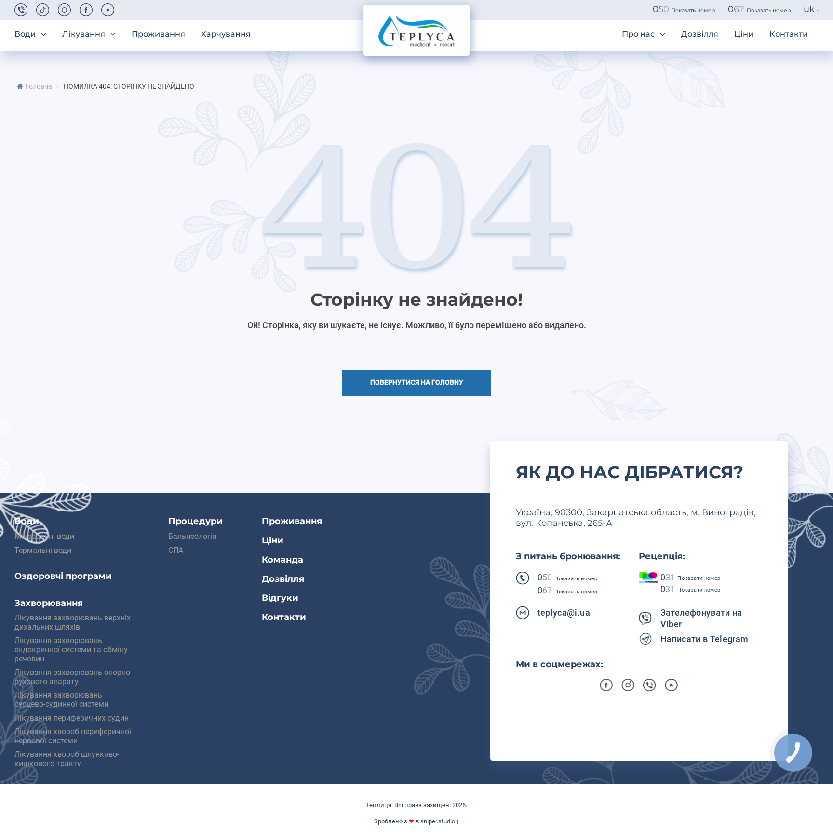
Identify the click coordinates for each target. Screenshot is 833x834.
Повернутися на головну (416, 382)
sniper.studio (437, 821)
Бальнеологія (192, 536)
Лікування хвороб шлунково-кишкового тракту (66, 759)
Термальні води (42, 550)
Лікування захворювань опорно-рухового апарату (73, 677)
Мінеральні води (44, 536)
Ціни (743, 34)
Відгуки (280, 598)
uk (809, 9)
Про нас (638, 34)
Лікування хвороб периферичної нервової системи (72, 736)
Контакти (788, 34)
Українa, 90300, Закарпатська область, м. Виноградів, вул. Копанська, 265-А (636, 518)
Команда (282, 560)
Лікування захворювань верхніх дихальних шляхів (72, 622)
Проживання (158, 34)
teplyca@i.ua (563, 612)
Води (25, 34)
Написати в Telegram (704, 639)
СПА (175, 550)
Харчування (226, 34)
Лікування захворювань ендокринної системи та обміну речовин (71, 649)
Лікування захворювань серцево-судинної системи (61, 699)
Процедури (195, 521)
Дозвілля (699, 34)
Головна (39, 87)
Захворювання (48, 603)
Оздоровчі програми (63, 576)
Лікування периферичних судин (71, 718)
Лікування (83, 34)
